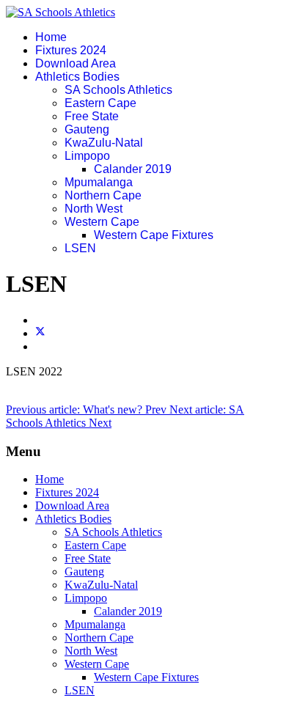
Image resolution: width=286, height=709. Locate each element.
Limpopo (87, 156)
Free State (92, 116)
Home (51, 37)
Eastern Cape (100, 103)
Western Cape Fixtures (153, 235)
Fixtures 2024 (70, 50)
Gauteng (87, 129)
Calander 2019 (133, 169)
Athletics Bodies (77, 76)
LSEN (80, 248)
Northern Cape (103, 195)
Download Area (75, 63)
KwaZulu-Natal (104, 142)
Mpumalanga (99, 182)
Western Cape (102, 222)
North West (93, 208)
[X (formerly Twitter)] (40, 333)
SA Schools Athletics (118, 90)
